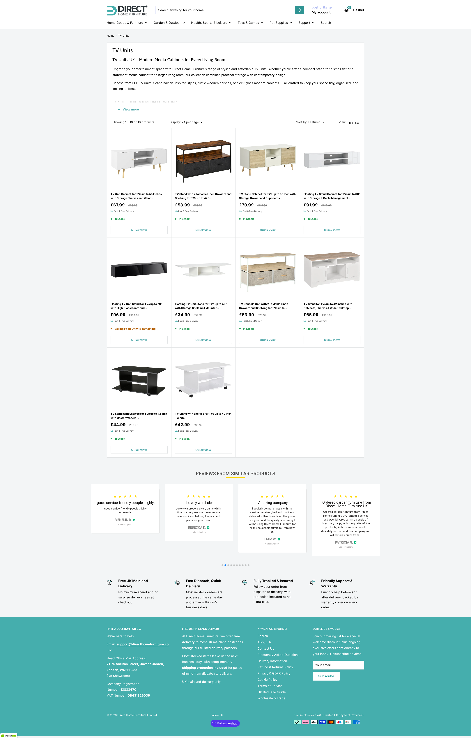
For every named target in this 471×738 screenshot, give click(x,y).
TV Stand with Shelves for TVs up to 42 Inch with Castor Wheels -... (139, 415)
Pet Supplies (279, 22)
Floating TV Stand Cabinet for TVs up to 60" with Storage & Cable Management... (332, 196)
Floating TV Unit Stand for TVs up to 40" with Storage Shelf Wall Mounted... (201, 306)
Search (326, 22)
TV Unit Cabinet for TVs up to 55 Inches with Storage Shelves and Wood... (136, 196)
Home (110, 35)
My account (321, 12)
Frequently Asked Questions (278, 655)
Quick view (139, 230)
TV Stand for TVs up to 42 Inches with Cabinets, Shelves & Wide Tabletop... (328, 306)
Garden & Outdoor (167, 22)
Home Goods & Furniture (125, 22)
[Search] (299, 10)
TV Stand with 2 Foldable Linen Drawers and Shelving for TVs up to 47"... (203, 196)
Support (304, 22)
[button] (222, 565)
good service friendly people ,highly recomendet (125, 510)
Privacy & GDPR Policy (274, 673)
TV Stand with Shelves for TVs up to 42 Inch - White (203, 415)
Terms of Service (270, 686)
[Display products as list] (357, 122)
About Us (265, 642)
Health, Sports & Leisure (209, 22)
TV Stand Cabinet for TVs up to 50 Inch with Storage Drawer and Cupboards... (267, 196)
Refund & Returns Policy (275, 667)
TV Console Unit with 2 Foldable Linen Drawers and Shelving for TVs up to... (263, 306)
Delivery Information (272, 661)
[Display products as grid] (351, 122)
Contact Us (266, 648)
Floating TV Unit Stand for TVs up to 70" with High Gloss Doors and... (136, 306)
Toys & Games (248, 22)
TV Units (123, 35)
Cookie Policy (267, 679)
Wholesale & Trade (271, 698)
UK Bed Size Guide (272, 692)
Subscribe (326, 676)
